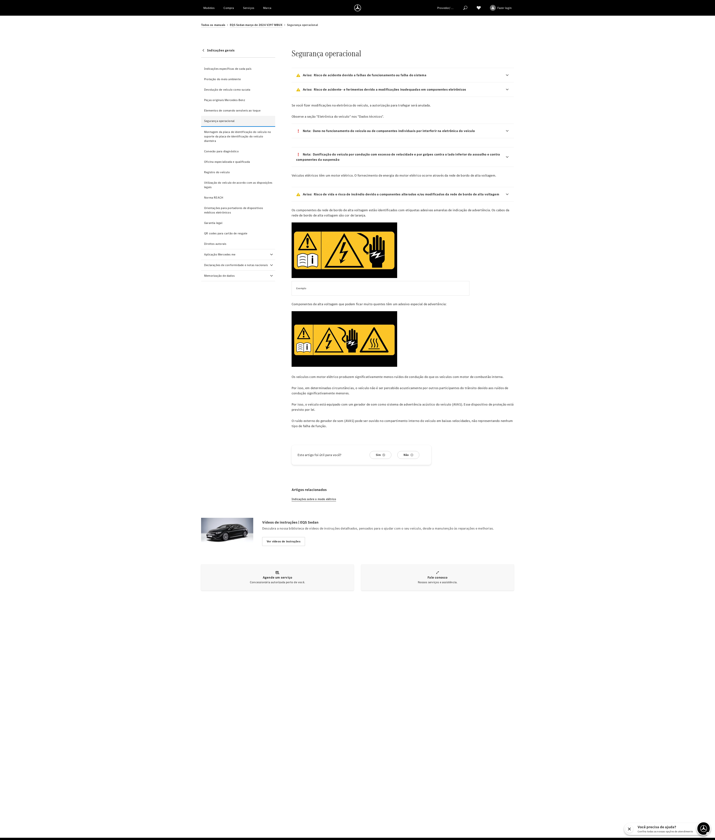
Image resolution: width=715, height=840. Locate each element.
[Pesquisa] (465, 8)
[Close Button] (627, 829)
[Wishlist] (479, 8)
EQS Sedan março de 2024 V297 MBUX (256, 25)
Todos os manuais (213, 25)
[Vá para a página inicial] (357, 8)
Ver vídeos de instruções (284, 541)
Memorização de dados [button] (219, 276)
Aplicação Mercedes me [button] (219, 254)
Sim (378, 455)
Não (406, 455)
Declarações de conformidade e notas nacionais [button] (236, 265)
